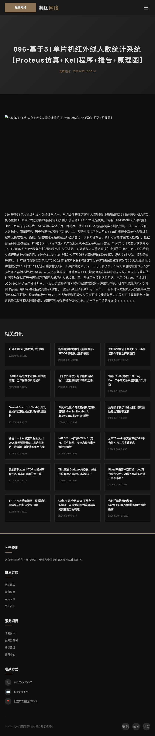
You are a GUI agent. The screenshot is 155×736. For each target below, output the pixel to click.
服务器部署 (11, 640)
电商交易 (10, 599)
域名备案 (10, 633)
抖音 (146, 726)
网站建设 (10, 584)
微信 (125, 726)
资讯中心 (10, 654)
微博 (136, 726)
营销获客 (10, 592)
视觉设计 (10, 647)
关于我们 (10, 606)
